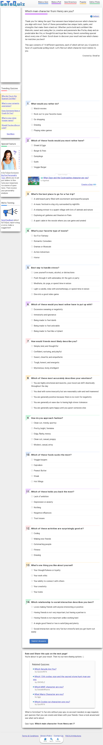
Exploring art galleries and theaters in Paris (52, 215)
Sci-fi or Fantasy (40, 236)
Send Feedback (7, 220)
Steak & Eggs (39, 145)
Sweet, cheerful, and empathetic (48, 357)
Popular (83, 2)
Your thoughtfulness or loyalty (46, 570)
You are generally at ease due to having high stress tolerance (60, 402)
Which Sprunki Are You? (45, 669)
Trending (57, 741)
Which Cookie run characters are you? (52, 702)
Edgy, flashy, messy (42, 434)
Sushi (35, 162)
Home (45, 741)
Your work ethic (40, 575)
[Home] (13, 3)
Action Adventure (41, 252)
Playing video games (42, 130)
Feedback (96, 16)
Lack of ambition (41, 496)
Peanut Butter (39, 470)
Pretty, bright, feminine (43, 428)
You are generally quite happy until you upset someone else (59, 408)
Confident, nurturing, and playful (47, 351)
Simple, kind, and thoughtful (45, 346)
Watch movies (39, 108)
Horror (36, 257)
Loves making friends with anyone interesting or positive (58, 607)
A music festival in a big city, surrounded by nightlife (56, 204)
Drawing (37, 125)
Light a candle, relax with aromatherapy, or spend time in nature (61, 289)
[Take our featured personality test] (11, 159)
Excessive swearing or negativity (48, 309)
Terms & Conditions (30, 736)
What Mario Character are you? (49, 694)
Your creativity (39, 586)
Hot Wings (38, 481)
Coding (36, 533)
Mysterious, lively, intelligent (46, 368)
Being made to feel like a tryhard (48, 331)
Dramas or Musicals (42, 246)
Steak (36, 476)
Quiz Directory (70, 2)
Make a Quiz (43, 2)
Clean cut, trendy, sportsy (44, 423)
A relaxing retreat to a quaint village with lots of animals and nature (63, 210)
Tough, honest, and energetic (46, 362)
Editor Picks (95, 2)
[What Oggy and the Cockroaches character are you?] (33, 181)
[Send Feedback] (10, 212)
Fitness (36, 550)
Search (51, 741)
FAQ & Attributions (73, 736)
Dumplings (38, 156)
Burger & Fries (39, 151)
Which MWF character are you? (49, 687)
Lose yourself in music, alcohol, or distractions (53, 272)
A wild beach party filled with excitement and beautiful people (61, 199)
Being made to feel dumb (44, 320)
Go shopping (39, 119)
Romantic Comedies (42, 241)
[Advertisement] (62, 78)
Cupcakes (37, 465)
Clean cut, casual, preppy (44, 439)
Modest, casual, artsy (43, 445)
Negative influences (42, 513)
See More (10, 134)
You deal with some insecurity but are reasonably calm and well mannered (65, 391)
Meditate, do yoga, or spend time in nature (52, 283)
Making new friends (42, 539)
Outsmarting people (42, 544)
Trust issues (39, 518)
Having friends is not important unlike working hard (55, 618)
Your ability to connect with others (48, 581)
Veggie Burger (39, 167)
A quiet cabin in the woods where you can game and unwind (59, 220)
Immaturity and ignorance (44, 315)
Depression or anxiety (43, 502)
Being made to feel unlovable (46, 326)
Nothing (37, 507)
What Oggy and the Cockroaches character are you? (66, 178)
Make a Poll (56, 2)
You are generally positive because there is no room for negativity (62, 397)
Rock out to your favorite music (47, 114)
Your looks (38, 592)
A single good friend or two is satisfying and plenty (56, 623)
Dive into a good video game (46, 294)
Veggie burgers (40, 460)
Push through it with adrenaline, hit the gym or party (56, 278)
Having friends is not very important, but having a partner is (59, 612)
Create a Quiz (87, 184)
